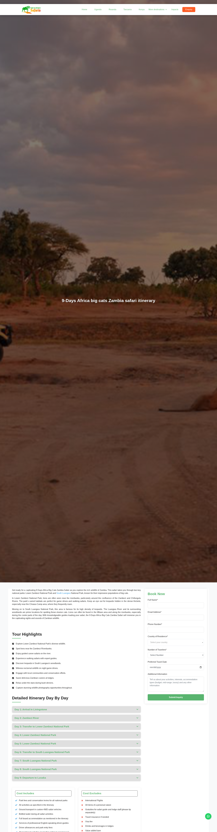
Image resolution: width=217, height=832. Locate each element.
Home (84, 9)
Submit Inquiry (176, 697)
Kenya (142, 9)
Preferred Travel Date (157, 662)
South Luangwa (64, 593)
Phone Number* (155, 624)
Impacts (174, 9)
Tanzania (127, 9)
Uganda (97, 9)
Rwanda (112, 9)
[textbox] (175, 642)
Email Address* (154, 612)
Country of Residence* (158, 636)
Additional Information (157, 674)
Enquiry (188, 9)
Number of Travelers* (157, 650)
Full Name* (153, 600)
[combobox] (176, 642)
